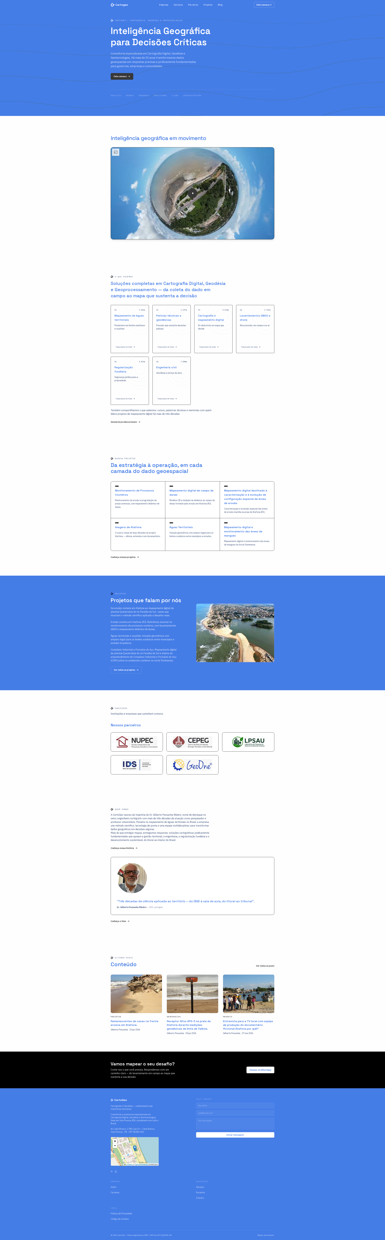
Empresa (163, 4)
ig (116, 1171)
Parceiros (193, 4)
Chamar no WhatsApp (260, 1070)
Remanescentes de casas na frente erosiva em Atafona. (134, 1023)
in (111, 1171)
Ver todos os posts (265, 966)
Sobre (113, 1187)
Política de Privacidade (121, 1213)
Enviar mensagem (235, 1135)
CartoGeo (120, 1100)
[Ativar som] (263, 234)
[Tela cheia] (269, 234)
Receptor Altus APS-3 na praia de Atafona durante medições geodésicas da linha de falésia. (189, 1024)
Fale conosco (262, 4)
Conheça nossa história (122, 848)
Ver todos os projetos (124, 670)
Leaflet (129, 1164)
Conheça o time (118, 921)
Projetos (208, 4)
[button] (130, 329)
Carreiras (115, 1192)
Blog (220, 4)
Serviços (178, 4)
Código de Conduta (120, 1219)
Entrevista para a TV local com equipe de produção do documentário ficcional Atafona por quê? (248, 1024)
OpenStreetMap (141, 1164)
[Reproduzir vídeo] (192, 193)
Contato (200, 1198)
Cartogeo (122, 4)
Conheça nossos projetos (123, 557)
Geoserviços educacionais (124, 422)
